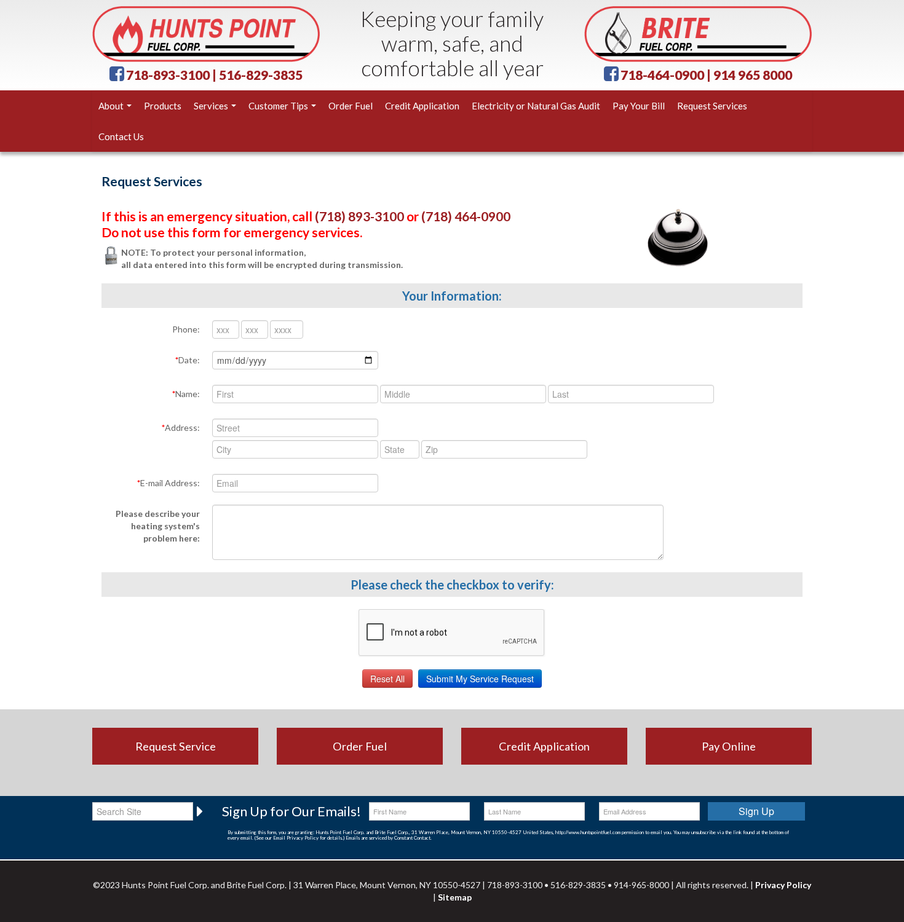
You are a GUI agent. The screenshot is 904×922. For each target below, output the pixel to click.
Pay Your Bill (639, 105)
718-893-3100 (168, 74)
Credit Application (422, 105)
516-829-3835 (261, 74)
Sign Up (756, 811)
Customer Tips (279, 105)
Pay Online (729, 746)
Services (212, 105)
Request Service (175, 746)
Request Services (712, 105)
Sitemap (455, 897)
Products (162, 105)
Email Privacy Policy (296, 838)
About (111, 105)
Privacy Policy (783, 885)
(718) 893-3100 (359, 216)
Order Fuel (350, 105)
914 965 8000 (752, 74)
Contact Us (121, 136)
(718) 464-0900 (465, 216)
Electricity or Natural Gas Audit (536, 105)
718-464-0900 (662, 74)
